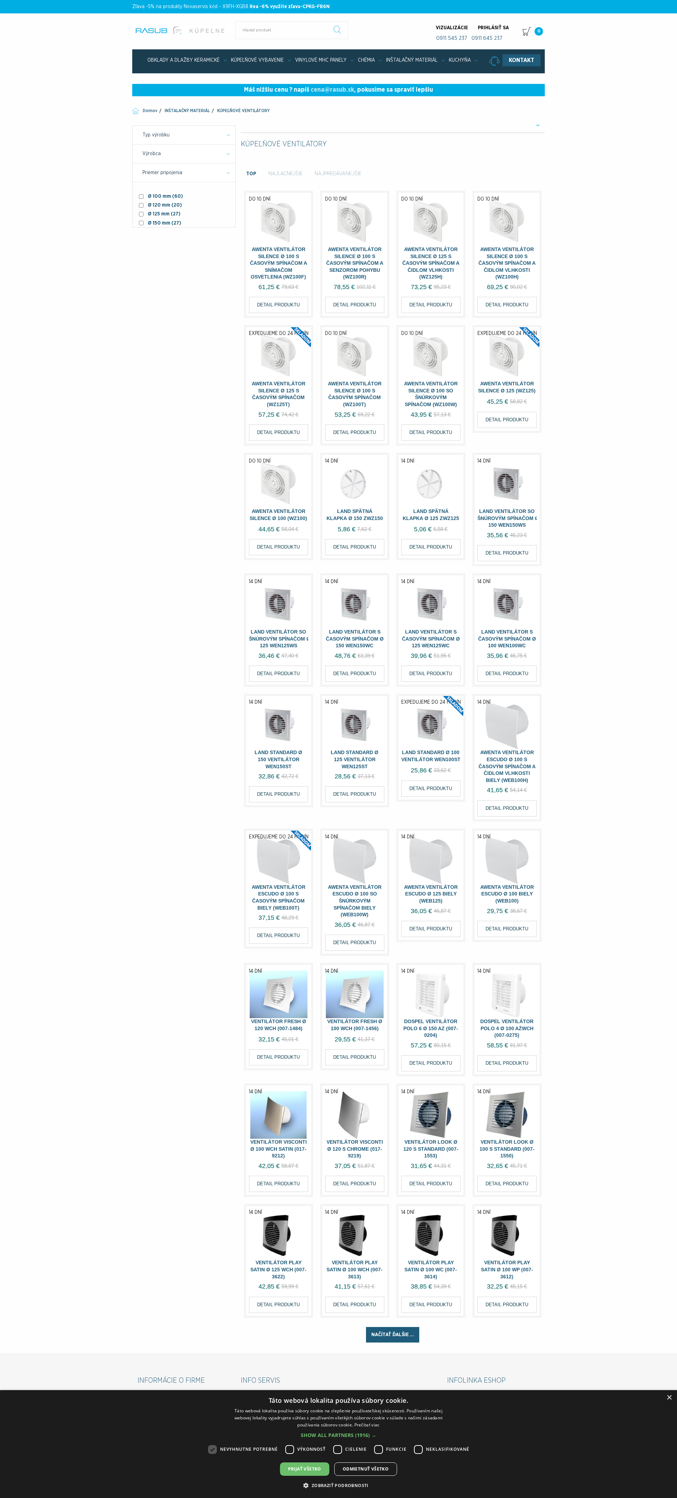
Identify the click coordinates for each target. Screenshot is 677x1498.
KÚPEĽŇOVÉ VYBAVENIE (257, 60)
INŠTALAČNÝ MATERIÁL (412, 60)
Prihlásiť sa (493, 27)
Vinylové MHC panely (321, 60)
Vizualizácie (452, 27)
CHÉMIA (366, 60)
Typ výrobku (156, 135)
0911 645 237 (486, 38)
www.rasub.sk (184, 30)
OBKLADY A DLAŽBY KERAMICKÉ (183, 60)
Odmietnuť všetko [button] (366, 1469)
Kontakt (521, 60)
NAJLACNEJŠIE (285, 173)
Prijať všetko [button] (304, 1469)
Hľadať (337, 30)
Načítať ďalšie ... (392, 1334)
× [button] (669, 1397)
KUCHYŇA (460, 60)
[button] (338, 1435)
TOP (251, 173)
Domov (150, 111)
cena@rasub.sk (332, 90)
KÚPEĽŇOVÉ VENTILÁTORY (243, 111)
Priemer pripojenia (162, 172)
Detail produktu (278, 304)
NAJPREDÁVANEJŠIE (338, 173)
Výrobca (151, 153)
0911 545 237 (451, 38)
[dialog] (338, 1444)
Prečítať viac (367, 1425)
